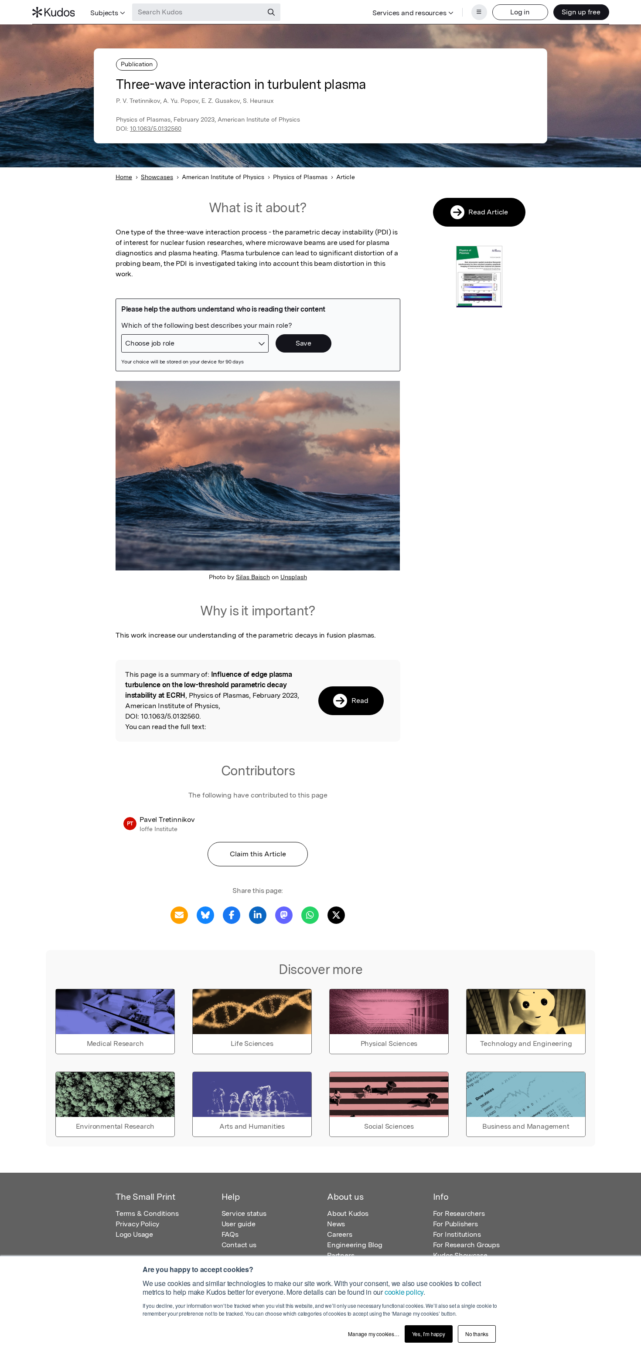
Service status (244, 1213)
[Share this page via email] (179, 914)
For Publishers (455, 1224)
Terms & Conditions (147, 1213)
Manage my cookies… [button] (373, 1333)
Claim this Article (258, 854)
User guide (239, 1224)
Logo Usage (134, 1234)
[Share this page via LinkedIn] (258, 914)
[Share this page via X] (336, 914)
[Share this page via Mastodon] (284, 914)
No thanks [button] (476, 1333)
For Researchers (459, 1213)
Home (124, 176)
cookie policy (404, 1292)
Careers (339, 1234)
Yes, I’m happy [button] (428, 1333)
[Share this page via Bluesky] (205, 914)
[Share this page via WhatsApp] (310, 914)
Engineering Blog (354, 1245)
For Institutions (457, 1234)
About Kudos (347, 1213)
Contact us (239, 1245)
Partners (340, 1255)
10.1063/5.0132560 (155, 128)
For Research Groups (466, 1245)
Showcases (157, 176)
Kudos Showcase (460, 1255)
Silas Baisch (253, 576)
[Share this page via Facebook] (231, 914)
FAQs (230, 1234)
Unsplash (293, 576)
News (336, 1224)
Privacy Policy (137, 1224)
